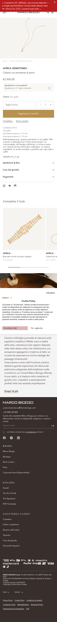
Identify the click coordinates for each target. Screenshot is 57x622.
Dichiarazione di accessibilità (13, 609)
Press (5, 467)
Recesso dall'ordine (11, 530)
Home (5, 61)
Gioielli (6, 488)
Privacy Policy (8, 600)
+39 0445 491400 (10, 412)
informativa (31, 432)
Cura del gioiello (11, 170)
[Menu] (4, 12)
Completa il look (14, 201)
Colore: (6, 97)
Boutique (7, 457)
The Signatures (9, 499)
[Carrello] (52, 13)
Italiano (17, 592)
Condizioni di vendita (34, 600)
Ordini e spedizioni (11, 525)
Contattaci (8, 121)
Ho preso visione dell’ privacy (25, 432)
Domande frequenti (11, 546)
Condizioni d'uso (9, 605)
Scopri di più (11, 391)
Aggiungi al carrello (28, 114)
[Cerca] (46, 13)
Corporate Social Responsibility (16, 473)
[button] (7, 298)
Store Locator (22, 121)
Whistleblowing (23, 605)
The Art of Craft (9, 493)
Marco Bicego (9, 451)
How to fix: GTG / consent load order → (24, 9)
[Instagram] (11, 438)
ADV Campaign (9, 504)
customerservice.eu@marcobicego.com (19, 408)
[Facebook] (4, 438)
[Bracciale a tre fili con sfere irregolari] (24, 229)
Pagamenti (8, 177)
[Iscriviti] (52, 425)
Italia (5, 592)
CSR (27, 609)
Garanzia (6, 535)
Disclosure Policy (37, 605)
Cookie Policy (19, 600)
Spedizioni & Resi (11, 163)
